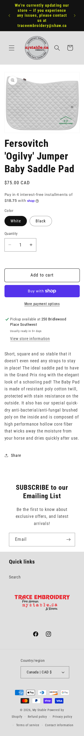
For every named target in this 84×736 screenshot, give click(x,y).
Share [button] (16, 455)
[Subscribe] (68, 539)
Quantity (11, 233)
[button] (11, 47)
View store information (30, 338)
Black (41, 221)
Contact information (59, 725)
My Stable (39, 710)
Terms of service (28, 725)
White (16, 221)
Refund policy (37, 716)
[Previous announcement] (9, 16)
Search (15, 577)
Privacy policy (62, 716)
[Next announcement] (75, 16)
